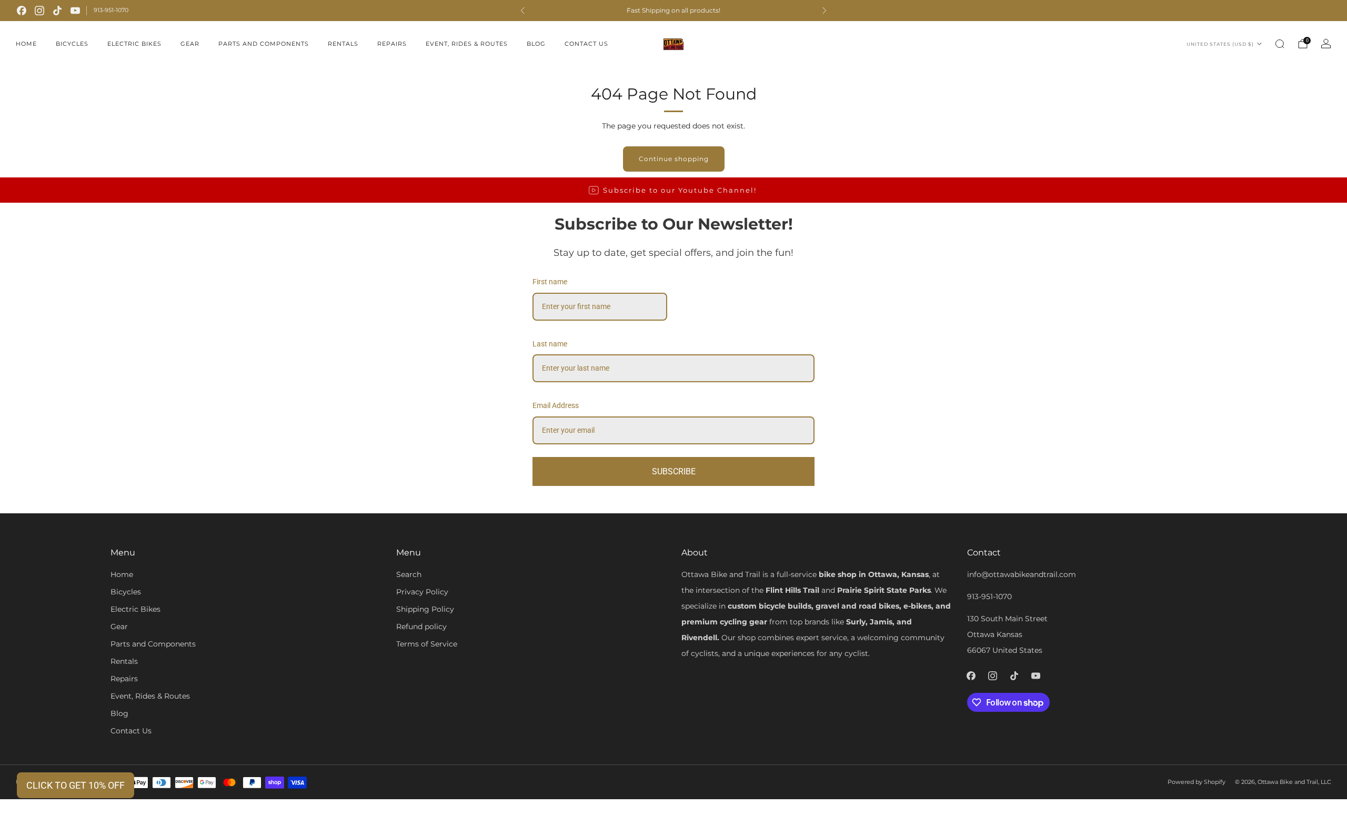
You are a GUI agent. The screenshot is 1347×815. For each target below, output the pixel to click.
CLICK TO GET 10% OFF (75, 785)
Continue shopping (674, 159)
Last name (549, 344)
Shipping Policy (425, 609)
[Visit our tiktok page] (57, 10)
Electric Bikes (134, 43)
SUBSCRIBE (674, 471)
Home (26, 43)
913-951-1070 (111, 10)
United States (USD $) (1220, 44)
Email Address (555, 405)
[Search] (1279, 43)
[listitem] (673, 10)
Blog (536, 43)
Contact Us (586, 43)
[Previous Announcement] (522, 10)
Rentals (343, 43)
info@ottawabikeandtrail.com (1021, 574)
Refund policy (421, 626)
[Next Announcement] (824, 10)
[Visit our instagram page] (39, 10)
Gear (189, 43)
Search (408, 574)
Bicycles (72, 43)
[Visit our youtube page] (75, 10)
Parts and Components (263, 43)
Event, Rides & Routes (467, 43)
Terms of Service (426, 644)
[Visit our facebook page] (22, 10)
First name (549, 281)
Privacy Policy (422, 592)
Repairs (392, 43)
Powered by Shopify (1196, 782)
